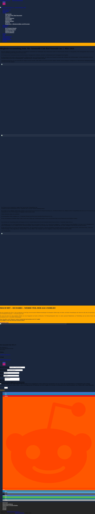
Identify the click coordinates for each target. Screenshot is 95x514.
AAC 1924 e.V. (7, 9)
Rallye (4, 34)
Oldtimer (5, 26)
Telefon (1, 372)
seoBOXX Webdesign (19, 512)
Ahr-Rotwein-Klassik (10, 28)
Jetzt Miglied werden (4, 322)
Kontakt (5, 41)
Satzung (7, 22)
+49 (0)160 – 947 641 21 (5, 354)
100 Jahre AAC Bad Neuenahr (13, 15)
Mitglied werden (9, 21)
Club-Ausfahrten (9, 18)
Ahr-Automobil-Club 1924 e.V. (13, 511)
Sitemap (4, 508)
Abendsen (2, 390)
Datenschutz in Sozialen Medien (10, 505)
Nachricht (2, 380)
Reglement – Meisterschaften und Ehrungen (17, 24)
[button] (5, 393)
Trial (4, 35)
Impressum (5, 502)
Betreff (1, 375)
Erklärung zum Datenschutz (6, 382)
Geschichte (8, 14)
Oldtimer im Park (9, 31)
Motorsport (6, 25)
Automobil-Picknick (10, 29)
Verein (4, 12)
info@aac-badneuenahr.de (5, 359)
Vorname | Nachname (4, 367)
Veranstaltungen (7, 36)
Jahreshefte (8, 19)
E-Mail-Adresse (3, 370)
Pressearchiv (6, 38)
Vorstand (7, 17)
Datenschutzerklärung (8, 504)
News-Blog (6, 11)
